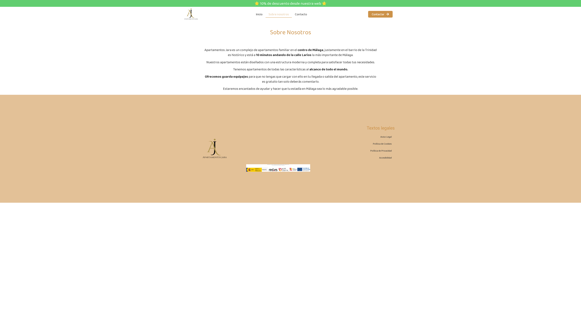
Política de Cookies (382, 143)
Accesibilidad (385, 157)
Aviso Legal (386, 137)
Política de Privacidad (381, 150)
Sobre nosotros (279, 14)
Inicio (259, 14)
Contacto (301, 14)
